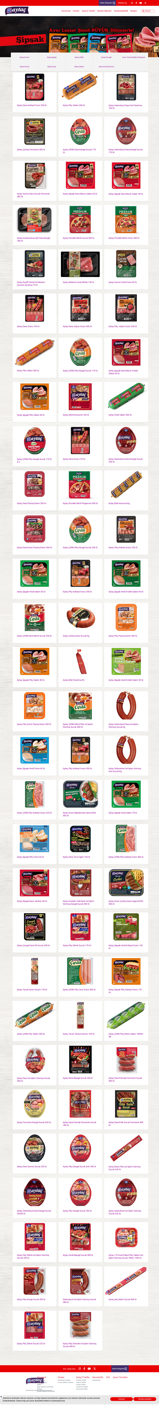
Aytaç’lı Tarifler (88, 11)
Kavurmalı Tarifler (82, 1389)
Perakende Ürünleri (64, 1380)
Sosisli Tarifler (81, 1384)
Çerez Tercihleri (120, 1377)
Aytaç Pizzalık (106, 57)
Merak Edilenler (104, 11)
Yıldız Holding (41, 1382)
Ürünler (76, 11)
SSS (108, 1377)
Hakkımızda (41, 1380)
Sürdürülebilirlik (121, 11)
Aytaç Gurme (24, 57)
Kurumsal (66, 11)
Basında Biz (98, 1377)
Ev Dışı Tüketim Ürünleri (65, 1382)
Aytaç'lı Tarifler (83, 1377)
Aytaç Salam (79, 67)
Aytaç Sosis (51, 67)
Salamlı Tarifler (81, 1382)
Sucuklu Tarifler (81, 1380)
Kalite (39, 1384)
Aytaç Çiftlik (79, 57)
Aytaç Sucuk (24, 67)
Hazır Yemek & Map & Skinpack (133, 57)
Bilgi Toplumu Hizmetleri (45, 1387)
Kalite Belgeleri (106, 3)
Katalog (121, 3)
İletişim (133, 11)
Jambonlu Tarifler (82, 1387)
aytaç (17, 11)
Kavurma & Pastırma (106, 67)
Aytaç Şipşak (52, 57)
